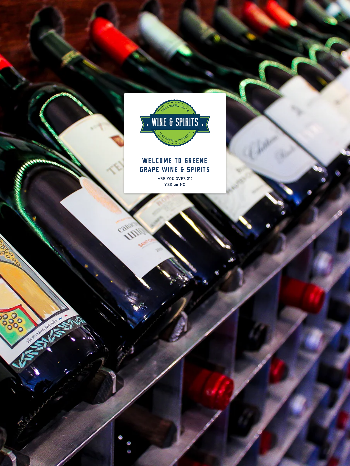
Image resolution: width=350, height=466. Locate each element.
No (183, 184)
